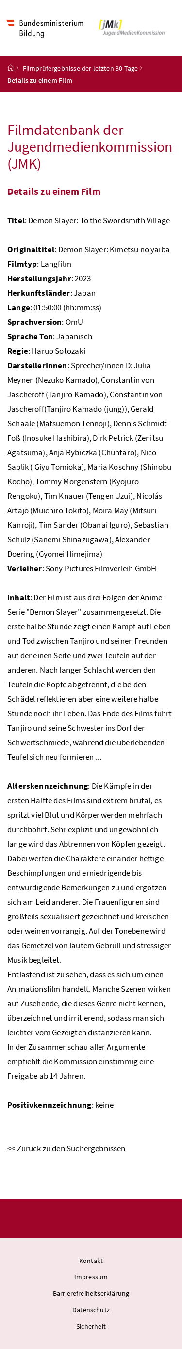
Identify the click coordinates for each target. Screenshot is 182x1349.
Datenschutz (91, 1309)
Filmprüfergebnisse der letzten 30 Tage (80, 68)
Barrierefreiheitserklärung (91, 1293)
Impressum (91, 1277)
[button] (133, 28)
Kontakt (91, 1260)
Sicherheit (91, 1326)
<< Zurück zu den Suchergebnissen (66, 1148)
